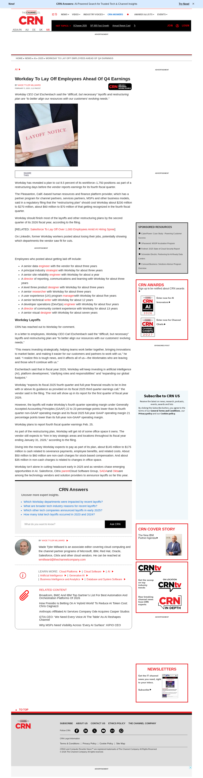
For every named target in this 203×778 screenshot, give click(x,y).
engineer (44, 266)
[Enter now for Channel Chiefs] (149, 335)
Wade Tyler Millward (29, 85)
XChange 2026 (80, 25)
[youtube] (103, 730)
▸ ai (33, 58)
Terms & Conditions (69, 743)
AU (27, 30)
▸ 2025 (39, 58)
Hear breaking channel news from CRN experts (145, 601)
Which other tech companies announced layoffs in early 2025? (63, 510)
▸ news (27, 58)
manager (68, 295)
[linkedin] (85, 730)
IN (20, 30)
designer (53, 287)
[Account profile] (177, 26)
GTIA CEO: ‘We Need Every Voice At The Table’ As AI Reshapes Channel (80, 618)
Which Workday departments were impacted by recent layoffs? (63, 501)
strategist (52, 270)
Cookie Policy (106, 743)
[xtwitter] (94, 730)
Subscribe (143, 690)
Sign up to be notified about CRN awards (161, 288)
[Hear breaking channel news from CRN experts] (169, 602)
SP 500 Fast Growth (99, 25)
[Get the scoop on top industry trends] (169, 586)
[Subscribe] (170, 697)
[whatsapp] (120, 730)
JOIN (170, 25)
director (28, 278)
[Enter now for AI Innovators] (149, 314)
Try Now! (184, 3)
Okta (116, 471)
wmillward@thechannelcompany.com (62, 559)
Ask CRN (115, 524)
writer (47, 300)
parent (66, 471)
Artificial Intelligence (51, 575)
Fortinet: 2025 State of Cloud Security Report (160, 249)
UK (41, 30)
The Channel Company (142, 723)
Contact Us (98, 723)
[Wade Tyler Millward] (23, 554)
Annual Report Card (121, 25)
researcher (39, 291)
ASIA (15, 30)
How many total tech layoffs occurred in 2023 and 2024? (59, 514)
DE (34, 30)
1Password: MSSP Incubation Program (158, 243)
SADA (103, 471)
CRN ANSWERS (115, 14)
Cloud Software (93, 571)
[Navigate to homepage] (31, 25)
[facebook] (76, 730)
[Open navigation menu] (54, 14)
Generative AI (77, 575)
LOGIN (185, 25)
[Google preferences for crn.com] (120, 86)
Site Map (120, 743)
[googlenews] (111, 730)
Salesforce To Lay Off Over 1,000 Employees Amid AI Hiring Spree (72, 229)
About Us (82, 723)
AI (16, 69)
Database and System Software (105, 579)
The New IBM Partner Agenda (147, 536)
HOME (19, 58)
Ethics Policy (116, 723)
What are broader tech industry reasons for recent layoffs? (60, 506)
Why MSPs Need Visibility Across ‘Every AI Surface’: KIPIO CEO (80, 625)
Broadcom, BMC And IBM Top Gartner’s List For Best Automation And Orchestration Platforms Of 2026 (83, 597)
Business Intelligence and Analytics (60, 579)
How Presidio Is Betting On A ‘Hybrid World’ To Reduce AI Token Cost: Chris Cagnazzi (83, 605)
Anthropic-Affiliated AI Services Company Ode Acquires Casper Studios (84, 611)
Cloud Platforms (68, 571)
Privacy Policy (89, 743)
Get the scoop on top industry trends (146, 584)
